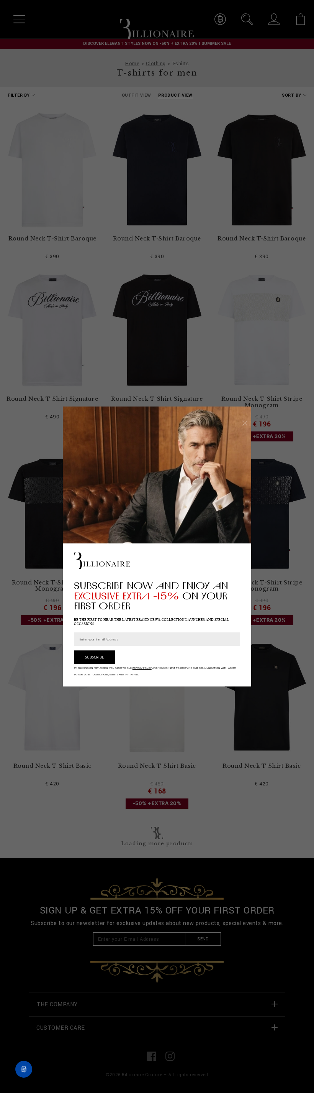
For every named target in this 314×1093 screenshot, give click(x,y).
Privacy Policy (142, 668)
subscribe (94, 657)
